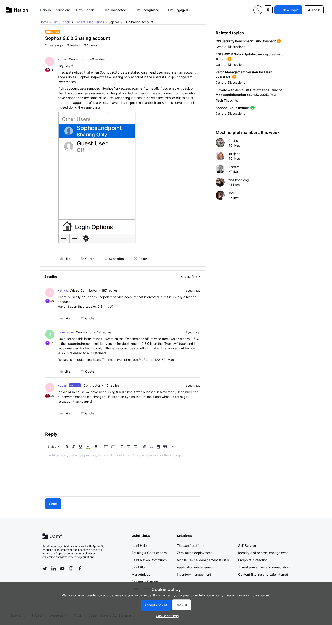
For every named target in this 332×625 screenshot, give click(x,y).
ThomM (233, 167)
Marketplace (141, 574)
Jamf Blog (139, 567)
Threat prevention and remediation (264, 567)
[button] (288, 9)
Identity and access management (263, 553)
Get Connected (114, 10)
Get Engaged (178, 10)
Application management (195, 567)
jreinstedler (66, 332)
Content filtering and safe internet (263, 574)
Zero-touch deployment (194, 553)
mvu (231, 193)
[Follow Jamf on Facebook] (80, 568)
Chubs (233, 141)
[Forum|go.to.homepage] (17, 10)
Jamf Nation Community (149, 560)
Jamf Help (139, 545)
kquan (62, 59)
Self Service (247, 545)
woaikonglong (238, 180)
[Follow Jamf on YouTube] (62, 568)
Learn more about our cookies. (247, 595)
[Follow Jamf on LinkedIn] (53, 568)
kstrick (63, 290)
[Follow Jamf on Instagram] (71, 568)
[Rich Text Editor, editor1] (122, 473)
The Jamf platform (190, 545)
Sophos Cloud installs (233, 108)
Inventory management (194, 574)
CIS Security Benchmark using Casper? (246, 41)
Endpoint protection (252, 560)
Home (44, 22)
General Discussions (55, 10)
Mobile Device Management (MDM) (203, 560)
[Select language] (268, 9)
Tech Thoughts (227, 100)
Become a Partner (145, 582)
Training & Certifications (149, 553)
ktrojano (234, 154)
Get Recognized (147, 10)
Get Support (85, 10)
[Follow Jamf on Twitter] (44, 568)
